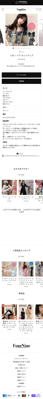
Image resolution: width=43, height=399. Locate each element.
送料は (12, 66)
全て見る (21, 175)
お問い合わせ (21, 374)
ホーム (21, 52)
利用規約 (21, 355)
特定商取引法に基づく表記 (21, 362)
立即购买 (21, 81)
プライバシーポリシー (21, 358)
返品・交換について (21, 368)
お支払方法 (21, 365)
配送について (21, 371)
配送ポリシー (21, 377)
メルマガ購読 (20, 392)
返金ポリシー (21, 380)
